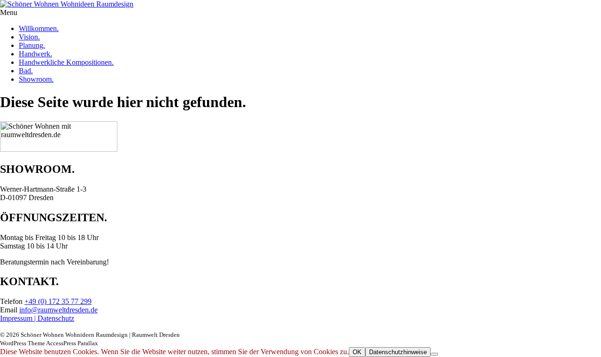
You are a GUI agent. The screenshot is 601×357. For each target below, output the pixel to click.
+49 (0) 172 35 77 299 (58, 301)
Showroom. (36, 79)
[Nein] (434, 354)
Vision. (29, 37)
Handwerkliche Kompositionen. (66, 62)
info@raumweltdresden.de (58, 310)
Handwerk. (35, 54)
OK (357, 352)
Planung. (32, 45)
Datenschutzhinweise (398, 352)
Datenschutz (56, 318)
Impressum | (19, 318)
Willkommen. (39, 28)
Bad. (26, 71)
